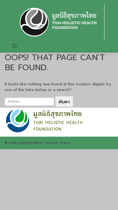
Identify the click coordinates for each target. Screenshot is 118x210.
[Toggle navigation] (14, 46)
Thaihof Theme (57, 142)
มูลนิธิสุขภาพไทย (30, 142)
